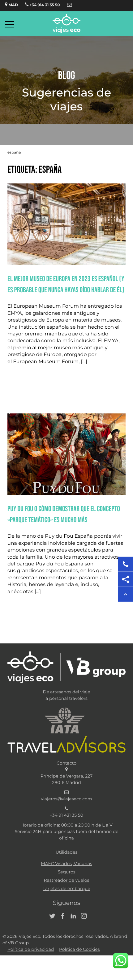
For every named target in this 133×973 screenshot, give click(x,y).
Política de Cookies (79, 949)
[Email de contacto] (69, 5)
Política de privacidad (30, 949)
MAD (12, 5)
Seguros (66, 872)
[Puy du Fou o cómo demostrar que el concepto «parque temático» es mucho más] (66, 493)
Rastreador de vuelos (66, 880)
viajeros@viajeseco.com (66, 799)
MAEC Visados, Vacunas (66, 864)
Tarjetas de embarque (66, 889)
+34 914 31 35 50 (44, 5)
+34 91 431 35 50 (66, 815)
